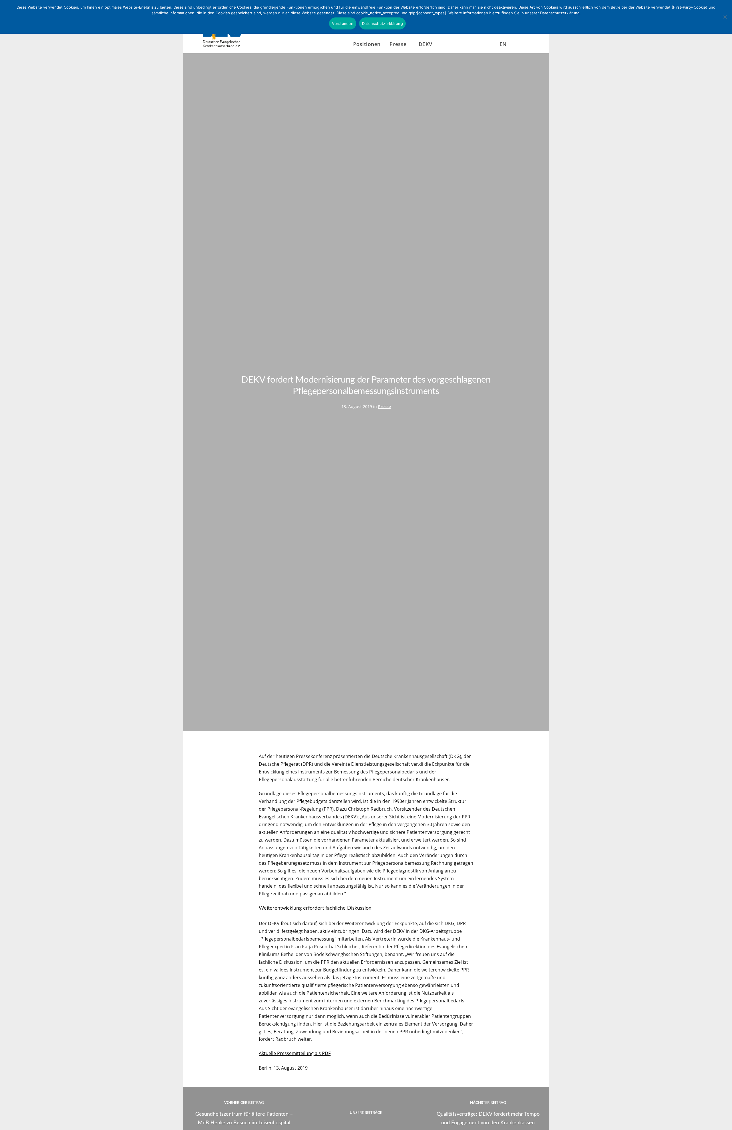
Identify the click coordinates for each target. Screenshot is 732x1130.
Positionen (367, 44)
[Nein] (725, 17)
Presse (384, 406)
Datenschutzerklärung (382, 23)
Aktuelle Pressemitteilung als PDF (295, 1053)
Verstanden (342, 23)
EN (503, 44)
